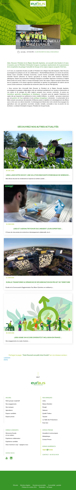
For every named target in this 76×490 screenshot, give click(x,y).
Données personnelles (39, 485)
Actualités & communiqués (50, 433)
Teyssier (44, 416)
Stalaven (45, 410)
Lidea (44, 401)
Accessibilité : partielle (54, 485)
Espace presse (10, 416)
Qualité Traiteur (47, 413)
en (5, 3)
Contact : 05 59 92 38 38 (50, 454)
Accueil (8, 397)
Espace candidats (11, 413)
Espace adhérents (49, 446)
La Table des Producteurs (49, 419)
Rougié (44, 407)
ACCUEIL (23, 52)
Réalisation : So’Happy (45, 487)
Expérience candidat (12, 441)
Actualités (30, 52)
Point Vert (45, 423)
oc (9, 3)
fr (2, 3)
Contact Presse (46, 439)
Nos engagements (11, 404)
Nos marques (10, 407)
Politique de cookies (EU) (29, 487)
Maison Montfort (47, 404)
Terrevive (47, 450)
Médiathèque (46, 436)
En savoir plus (61, 157)
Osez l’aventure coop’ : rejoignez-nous (17, 444)
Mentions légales (25, 485)
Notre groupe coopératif (13, 401)
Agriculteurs (9, 410)
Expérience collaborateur (13, 438)
